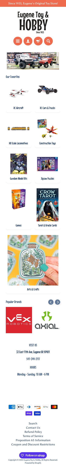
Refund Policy (33, 431)
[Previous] (51, 302)
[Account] (28, 41)
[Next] (57, 302)
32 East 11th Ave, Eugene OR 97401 (33, 352)
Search (33, 423)
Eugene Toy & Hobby (32, 460)
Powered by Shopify (33, 463)
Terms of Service (33, 436)
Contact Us (33, 427)
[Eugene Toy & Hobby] (33, 22)
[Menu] (17, 41)
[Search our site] (48, 41)
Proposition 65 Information (33, 440)
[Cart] (38, 41)
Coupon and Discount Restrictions (33, 444)
